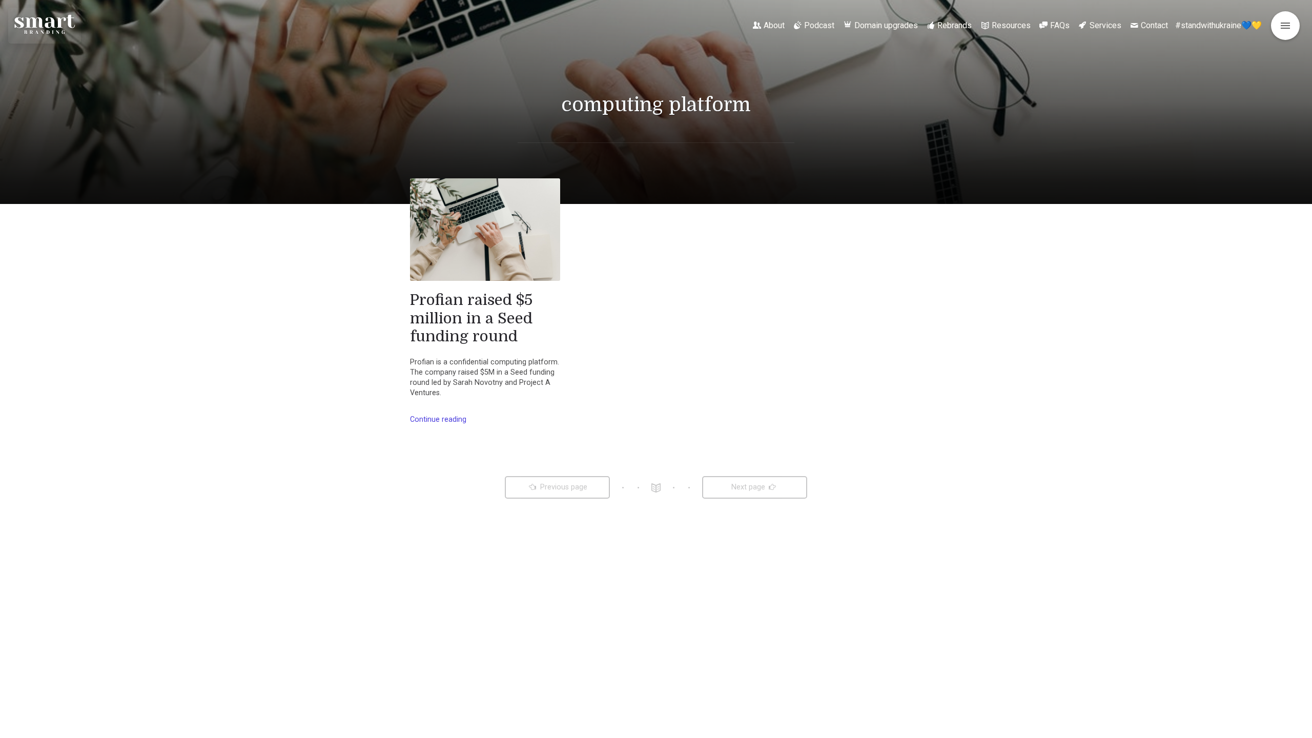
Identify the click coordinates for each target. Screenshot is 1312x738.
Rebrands (954, 25)
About (774, 25)
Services (1105, 25)
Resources (1011, 25)
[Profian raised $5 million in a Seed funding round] (485, 229)
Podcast (819, 25)
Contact (1154, 25)
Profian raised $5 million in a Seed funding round (471, 318)
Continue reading (438, 419)
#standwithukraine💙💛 (1218, 25)
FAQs (1060, 25)
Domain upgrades (886, 25)
